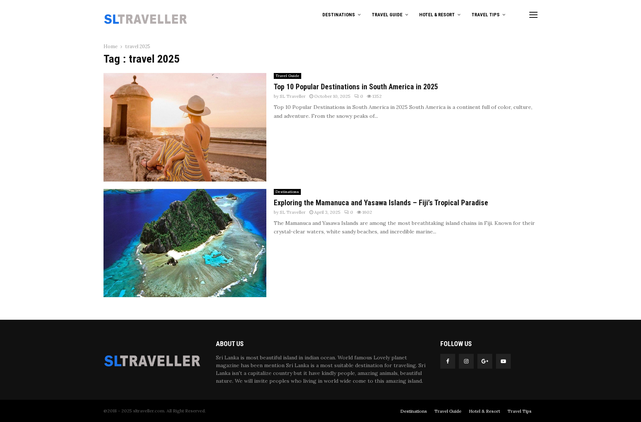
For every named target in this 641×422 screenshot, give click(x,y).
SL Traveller (293, 96)
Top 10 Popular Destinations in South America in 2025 (356, 86)
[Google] (484, 361)
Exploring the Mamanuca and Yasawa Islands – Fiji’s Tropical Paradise (381, 202)
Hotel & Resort (437, 14)
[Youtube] (503, 361)
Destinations (338, 14)
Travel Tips (485, 14)
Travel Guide (387, 14)
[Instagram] (466, 361)
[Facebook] (447, 361)
